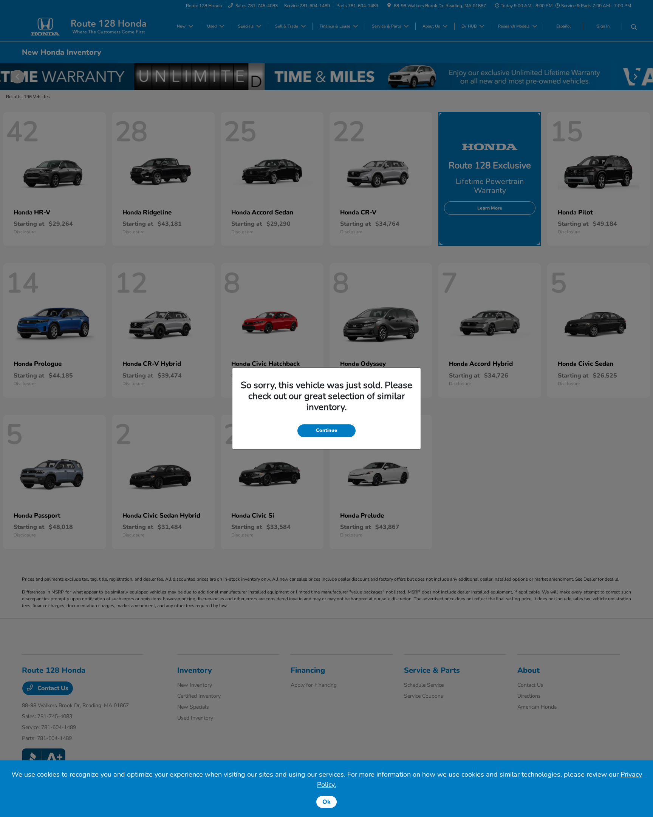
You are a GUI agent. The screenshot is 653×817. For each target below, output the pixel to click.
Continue (326, 430)
